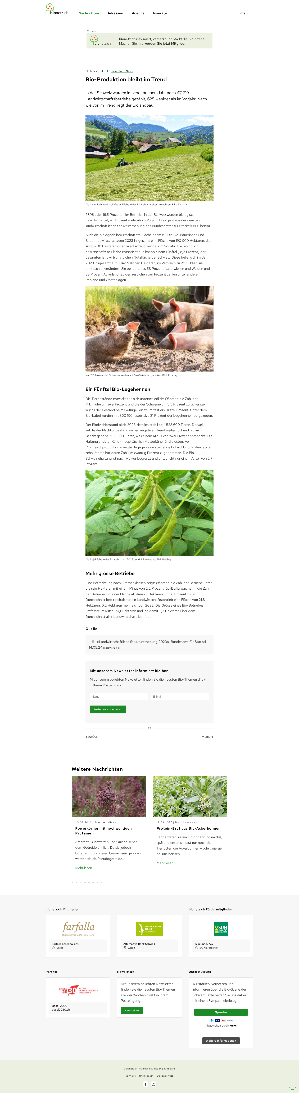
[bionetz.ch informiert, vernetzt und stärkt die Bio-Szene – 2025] (149, 40)
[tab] (72, 882)
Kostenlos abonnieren (107, 709)
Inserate (160, 13)
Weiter (206, 736)
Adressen (115, 13)
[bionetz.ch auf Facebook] (145, 1084)
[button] (246, 13)
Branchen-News (122, 71)
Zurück (93, 736)
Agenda (138, 13)
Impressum (146, 1075)
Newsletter (131, 1010)
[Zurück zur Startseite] (59, 9)
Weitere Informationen (221, 1040)
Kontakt (130, 1075)
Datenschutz (165, 1075)
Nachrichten (89, 13)
